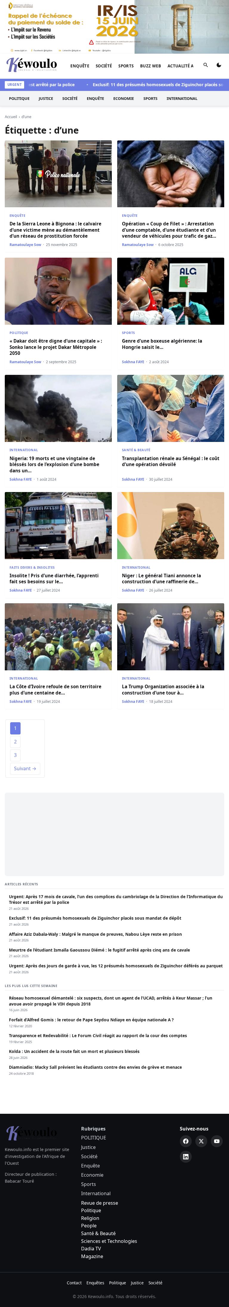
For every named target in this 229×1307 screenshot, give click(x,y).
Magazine (92, 1256)
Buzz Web (150, 66)
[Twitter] (201, 1141)
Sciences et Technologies (109, 1241)
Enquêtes (95, 1283)
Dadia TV (91, 1248)
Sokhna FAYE (133, 361)
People (89, 1225)
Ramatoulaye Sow (25, 244)
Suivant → (25, 768)
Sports (126, 66)
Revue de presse (99, 1203)
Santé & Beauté (136, 450)
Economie (123, 98)
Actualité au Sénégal (192, 66)
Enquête (79, 66)
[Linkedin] (186, 1157)
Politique (91, 1210)
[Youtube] (217, 1141)
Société (104, 66)
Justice (46, 98)
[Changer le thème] (218, 66)
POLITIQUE (19, 98)
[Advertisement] (114, 834)
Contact (74, 1283)
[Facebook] (186, 1141)
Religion (90, 1218)
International (182, 98)
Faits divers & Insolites (32, 567)
